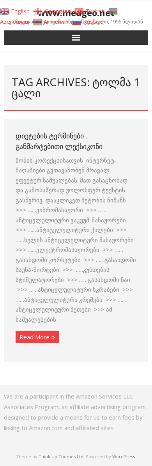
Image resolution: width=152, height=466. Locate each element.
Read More (34, 337)
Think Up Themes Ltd (61, 456)
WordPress (123, 456)
